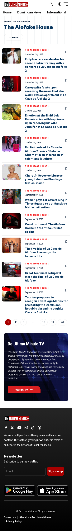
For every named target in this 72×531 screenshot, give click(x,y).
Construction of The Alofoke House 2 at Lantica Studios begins (45, 228)
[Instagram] (26, 428)
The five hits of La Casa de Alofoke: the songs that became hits (43, 252)
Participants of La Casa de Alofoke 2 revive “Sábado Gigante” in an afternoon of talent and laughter (44, 153)
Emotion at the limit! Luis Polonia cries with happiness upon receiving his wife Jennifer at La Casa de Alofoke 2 (46, 123)
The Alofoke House (36, 50)
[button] (51, 4)
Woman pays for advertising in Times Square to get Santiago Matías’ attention (46, 203)
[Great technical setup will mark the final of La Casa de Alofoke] (11, 269)
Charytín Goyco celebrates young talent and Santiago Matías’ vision (44, 179)
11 (52, 322)
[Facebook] (6, 428)
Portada (7, 21)
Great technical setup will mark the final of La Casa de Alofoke (44, 276)
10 (43, 322)
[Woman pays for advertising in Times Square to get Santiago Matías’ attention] (11, 196)
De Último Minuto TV (26, 344)
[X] (12, 428)
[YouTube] (19, 428)
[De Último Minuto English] (16, 4)
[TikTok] (32, 428)
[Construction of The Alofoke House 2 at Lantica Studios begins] (11, 221)
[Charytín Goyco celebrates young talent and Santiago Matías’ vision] (11, 172)
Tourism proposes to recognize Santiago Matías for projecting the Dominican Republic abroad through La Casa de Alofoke (46, 305)
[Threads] (39, 428)
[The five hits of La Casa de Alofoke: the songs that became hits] (11, 245)
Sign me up (55, 471)
